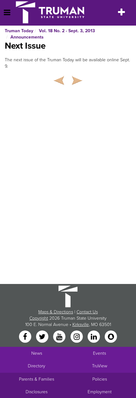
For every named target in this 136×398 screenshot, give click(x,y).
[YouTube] (60, 337)
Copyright (38, 318)
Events (99, 353)
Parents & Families (36, 379)
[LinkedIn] (94, 337)
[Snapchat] (111, 337)
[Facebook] (25, 337)
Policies (99, 379)
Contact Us (87, 312)
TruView (99, 366)
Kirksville (80, 324)
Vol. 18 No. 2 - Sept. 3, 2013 (67, 30)
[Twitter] (42, 337)
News (36, 353)
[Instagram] (77, 337)
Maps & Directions (55, 312)
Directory (36, 366)
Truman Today (19, 30)
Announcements (27, 37)
